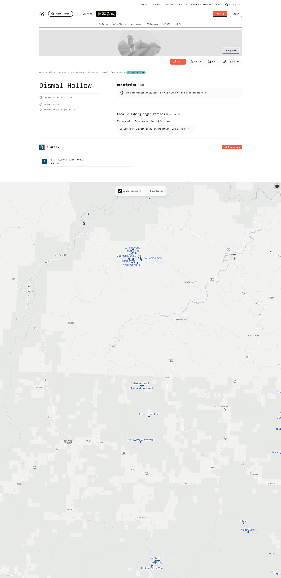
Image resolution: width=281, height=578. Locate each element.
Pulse (105, 24)
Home (41, 72)
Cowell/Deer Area (112, 72)
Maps (89, 13)
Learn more (173, 114)
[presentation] (230, 50)
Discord (155, 4)
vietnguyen (61, 109)
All (180, 24)
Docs (217, 4)
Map (214, 61)
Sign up (220, 13)
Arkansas (61, 72)
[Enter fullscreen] (277, 186)
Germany (154, 24)
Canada (137, 24)
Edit (180, 61)
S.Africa (121, 24)
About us (182, 4)
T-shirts (169, 4)
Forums (143, 4)
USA (168, 24)
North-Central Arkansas (84, 72)
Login (236, 13)
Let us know (179, 128)
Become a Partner (201, 4)
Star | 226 (234, 5)
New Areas (234, 147)
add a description (192, 92)
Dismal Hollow (136, 72)
